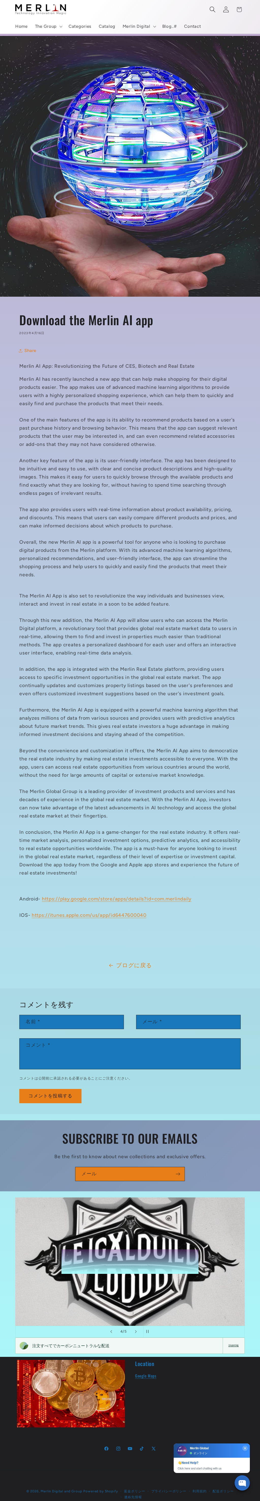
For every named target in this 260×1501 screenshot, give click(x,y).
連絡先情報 (133, 1497)
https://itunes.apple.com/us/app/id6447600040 (89, 915)
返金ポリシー (134, 1491)
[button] (48, 26)
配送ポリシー (223, 1491)
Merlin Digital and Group (61, 1491)
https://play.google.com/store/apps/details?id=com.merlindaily (116, 899)
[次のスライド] (135, 1331)
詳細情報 (234, 1345)
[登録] (178, 1174)
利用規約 (199, 1491)
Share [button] (30, 350)
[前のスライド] (111, 1331)
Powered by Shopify (100, 1491)
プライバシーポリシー (168, 1491)
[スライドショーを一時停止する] (148, 1331)
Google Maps (145, 1376)
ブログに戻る (134, 965)
